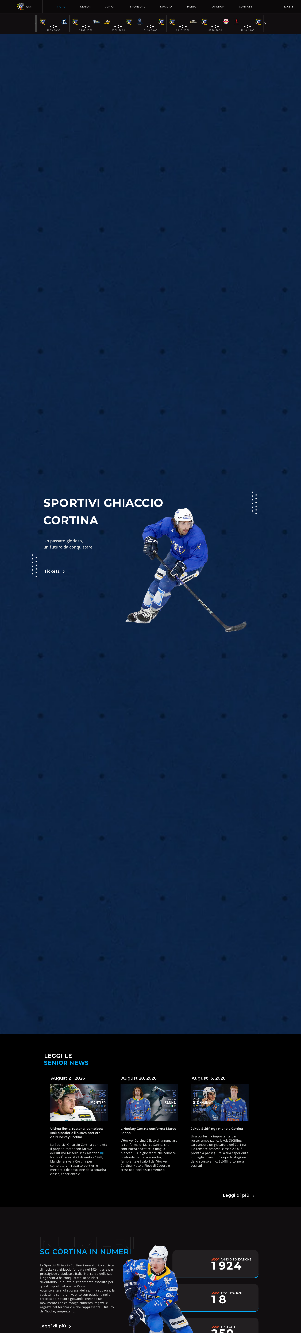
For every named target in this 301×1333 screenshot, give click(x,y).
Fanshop (217, 6)
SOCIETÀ (166, 6)
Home (61, 6)
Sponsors (137, 6)
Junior (110, 6)
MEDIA (191, 6)
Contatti (246, 6)
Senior (85, 6)
